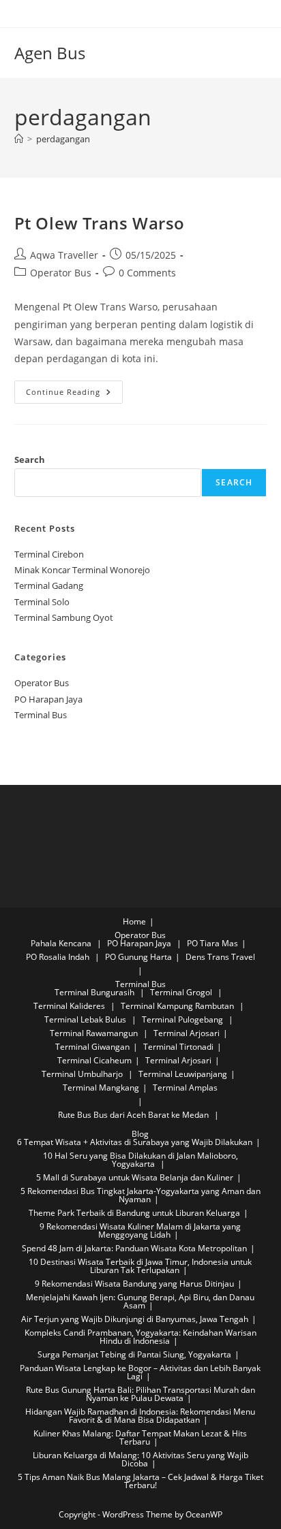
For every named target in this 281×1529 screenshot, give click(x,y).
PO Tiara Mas (212, 943)
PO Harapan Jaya (48, 699)
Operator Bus (60, 272)
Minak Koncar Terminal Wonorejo (82, 570)
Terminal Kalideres (70, 1006)
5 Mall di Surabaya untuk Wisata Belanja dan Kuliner (134, 1177)
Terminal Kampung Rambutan (178, 1006)
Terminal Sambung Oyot (63, 617)
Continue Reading (74, 394)
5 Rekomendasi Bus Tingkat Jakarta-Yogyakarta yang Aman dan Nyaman (140, 1195)
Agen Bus (49, 53)
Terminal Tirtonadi (178, 1046)
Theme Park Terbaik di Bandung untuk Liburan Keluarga (134, 1213)
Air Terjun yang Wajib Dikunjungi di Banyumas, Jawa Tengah (134, 1319)
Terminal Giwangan (92, 1046)
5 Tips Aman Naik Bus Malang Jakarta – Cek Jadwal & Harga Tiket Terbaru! (140, 1481)
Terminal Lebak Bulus (86, 1019)
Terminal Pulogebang (183, 1019)
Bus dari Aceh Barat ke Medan (151, 1115)
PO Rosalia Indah (58, 957)
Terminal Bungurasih (95, 992)
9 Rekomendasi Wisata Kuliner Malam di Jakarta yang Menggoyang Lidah (140, 1230)
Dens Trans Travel (220, 957)
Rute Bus (74, 1115)
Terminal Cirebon (49, 554)
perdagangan (63, 139)
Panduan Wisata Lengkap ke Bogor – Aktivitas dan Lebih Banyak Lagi (140, 1372)
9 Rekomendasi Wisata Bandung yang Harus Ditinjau (134, 1283)
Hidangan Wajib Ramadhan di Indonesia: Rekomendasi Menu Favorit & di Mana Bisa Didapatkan (140, 1416)
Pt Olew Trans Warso (99, 223)
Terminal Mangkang (101, 1087)
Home (134, 921)
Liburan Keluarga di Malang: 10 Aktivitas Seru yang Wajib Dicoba (140, 1459)
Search (29, 459)
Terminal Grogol (182, 992)
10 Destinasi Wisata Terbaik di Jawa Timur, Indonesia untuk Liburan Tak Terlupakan (140, 1266)
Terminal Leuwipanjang (182, 1074)
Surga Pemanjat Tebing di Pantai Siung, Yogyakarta (134, 1354)
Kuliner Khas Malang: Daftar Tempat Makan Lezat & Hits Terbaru (140, 1437)
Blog (140, 1134)
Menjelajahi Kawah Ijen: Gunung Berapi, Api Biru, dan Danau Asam (140, 1301)
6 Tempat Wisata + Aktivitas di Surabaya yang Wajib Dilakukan (134, 1142)
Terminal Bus (40, 715)
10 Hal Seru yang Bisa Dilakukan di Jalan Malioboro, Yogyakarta (140, 1160)
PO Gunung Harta (138, 957)
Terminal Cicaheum (94, 1060)
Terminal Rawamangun (95, 1033)
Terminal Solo (42, 602)
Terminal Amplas (185, 1087)
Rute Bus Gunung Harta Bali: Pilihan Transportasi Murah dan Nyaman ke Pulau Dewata (140, 1394)
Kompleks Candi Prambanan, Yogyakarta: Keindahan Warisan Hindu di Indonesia (140, 1337)
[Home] (18, 139)
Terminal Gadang (48, 585)
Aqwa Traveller (64, 254)
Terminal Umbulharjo (83, 1074)
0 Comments (147, 272)
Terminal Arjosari (186, 1033)
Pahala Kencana (62, 943)
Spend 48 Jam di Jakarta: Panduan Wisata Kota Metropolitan (134, 1248)
